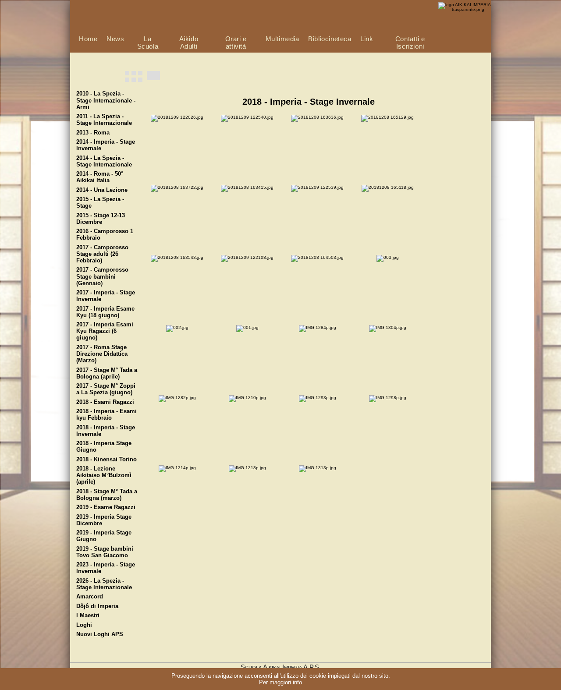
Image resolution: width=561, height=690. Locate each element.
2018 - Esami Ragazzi (105, 402)
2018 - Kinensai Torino (106, 459)
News (115, 38)
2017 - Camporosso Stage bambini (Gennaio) (102, 276)
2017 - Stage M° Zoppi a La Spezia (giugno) (105, 389)
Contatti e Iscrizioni (410, 42)
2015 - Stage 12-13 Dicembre (100, 218)
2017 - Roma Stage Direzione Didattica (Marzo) (102, 354)
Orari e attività (236, 42)
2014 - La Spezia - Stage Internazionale (104, 161)
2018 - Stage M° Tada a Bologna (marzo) (106, 494)
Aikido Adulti (189, 42)
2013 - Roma (93, 133)
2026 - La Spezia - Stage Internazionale (104, 584)
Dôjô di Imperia (97, 606)
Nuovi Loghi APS (99, 634)
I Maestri (87, 615)
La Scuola (148, 42)
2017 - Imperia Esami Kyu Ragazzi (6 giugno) (104, 331)
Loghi (84, 625)
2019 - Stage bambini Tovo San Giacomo (104, 552)
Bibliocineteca (329, 38)
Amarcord (89, 597)
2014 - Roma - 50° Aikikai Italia (99, 177)
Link (366, 38)
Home (88, 38)
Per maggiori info (280, 682)
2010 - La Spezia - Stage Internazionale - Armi (105, 100)
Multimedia (282, 38)
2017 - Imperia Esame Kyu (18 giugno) (105, 312)
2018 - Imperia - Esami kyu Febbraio (106, 414)
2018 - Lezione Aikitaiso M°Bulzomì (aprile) (103, 475)
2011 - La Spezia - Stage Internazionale (104, 119)
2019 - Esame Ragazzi (105, 507)
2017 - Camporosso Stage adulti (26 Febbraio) (102, 254)
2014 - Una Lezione (102, 190)
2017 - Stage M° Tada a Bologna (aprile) (106, 373)
